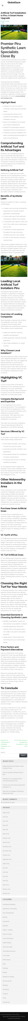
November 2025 (7, 851)
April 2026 (5, 829)
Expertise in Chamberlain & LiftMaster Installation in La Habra (6, 744)
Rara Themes (21, 1016)
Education (5, 925)
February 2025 (6, 889)
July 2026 (5, 817)
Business (5, 917)
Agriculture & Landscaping (10, 908)
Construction (6, 921)
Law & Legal (6, 955)
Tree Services (6, 1002)
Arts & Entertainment (8, 913)
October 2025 (6, 855)
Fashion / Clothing (7, 930)
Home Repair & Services (9, 951)
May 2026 (5, 825)
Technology (6, 989)
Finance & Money (7, 934)
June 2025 (5, 872)
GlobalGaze (14, 2)
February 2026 (6, 838)
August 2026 (6, 812)
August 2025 (6, 863)
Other (4, 964)
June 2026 (5, 821)
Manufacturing (6, 959)
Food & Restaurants (8, 938)
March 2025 (6, 885)
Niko (3, 23)
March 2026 (6, 834)
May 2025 (5, 876)
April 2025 (5, 880)
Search (3, 752)
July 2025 (5, 868)
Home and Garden (7, 947)
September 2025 (7, 859)
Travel (4, 998)
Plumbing (5, 968)
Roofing (5, 972)
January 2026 (6, 842)
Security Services (7, 981)
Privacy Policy (15, 1014)
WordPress (17, 1018)
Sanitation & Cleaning (8, 976)
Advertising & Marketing (9, 904)
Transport (5, 993)
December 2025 (7, 846)
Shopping (5, 985)
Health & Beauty (7, 942)
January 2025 (6, 893)
